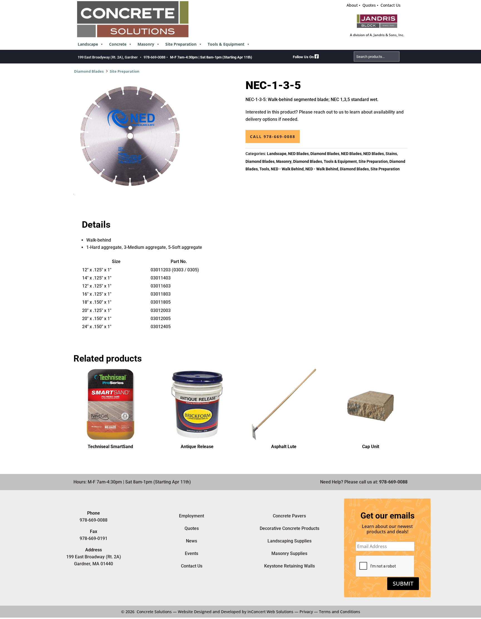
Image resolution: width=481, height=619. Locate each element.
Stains (391, 153)
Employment (191, 516)
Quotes (369, 5)
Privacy (306, 611)
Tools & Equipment (226, 44)
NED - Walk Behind (287, 169)
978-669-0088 (154, 57)
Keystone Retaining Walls (289, 566)
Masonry (146, 44)
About (352, 5)
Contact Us (391, 5)
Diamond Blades (89, 71)
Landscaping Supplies (289, 541)
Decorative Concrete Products (289, 528)
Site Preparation (181, 44)
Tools (264, 169)
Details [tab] (96, 224)
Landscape (88, 44)
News (191, 541)
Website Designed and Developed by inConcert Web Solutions (235, 611)
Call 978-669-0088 (272, 136)
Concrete (117, 44)
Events (191, 553)
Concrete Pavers (289, 516)
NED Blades (298, 153)
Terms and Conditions (339, 611)
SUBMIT (403, 583)
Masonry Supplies (289, 553)
